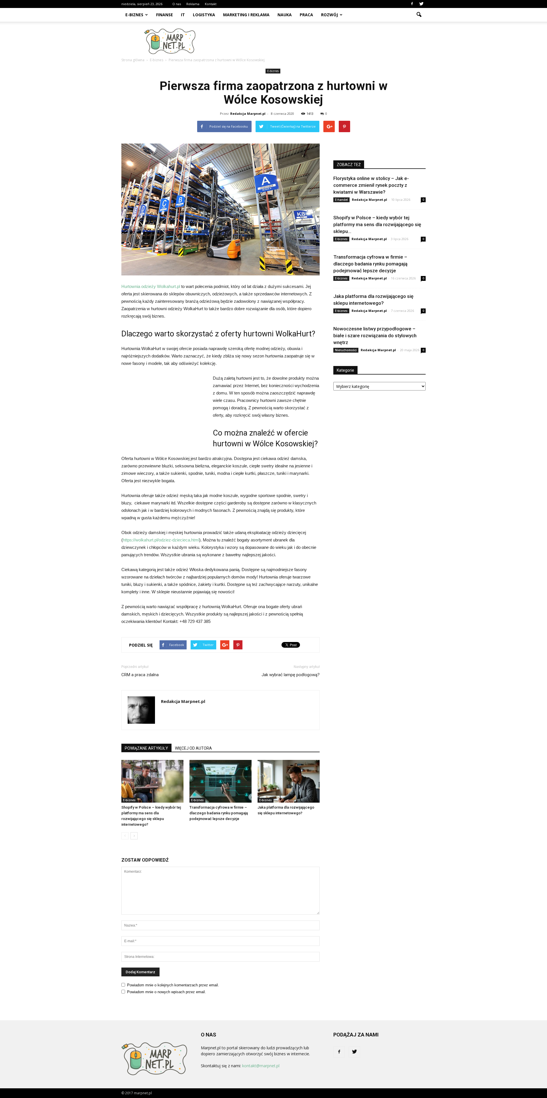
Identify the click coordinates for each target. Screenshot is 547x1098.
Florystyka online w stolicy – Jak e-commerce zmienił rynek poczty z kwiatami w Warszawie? (371, 185)
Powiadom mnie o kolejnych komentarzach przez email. (173, 985)
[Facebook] (412, 4)
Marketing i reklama (246, 14)
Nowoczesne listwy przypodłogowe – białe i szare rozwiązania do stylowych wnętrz (375, 335)
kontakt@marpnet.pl (260, 1065)
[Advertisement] (322, 41)
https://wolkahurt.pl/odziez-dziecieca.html (161, 539)
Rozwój (329, 14)
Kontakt (211, 4)
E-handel (341, 200)
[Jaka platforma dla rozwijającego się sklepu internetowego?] (289, 781)
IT (183, 14)
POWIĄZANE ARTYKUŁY (146, 748)
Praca (306, 14)
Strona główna (132, 60)
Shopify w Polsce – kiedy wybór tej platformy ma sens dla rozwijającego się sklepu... (377, 224)
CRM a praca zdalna (140, 674)
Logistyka (204, 14)
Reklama (192, 4)
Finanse (164, 14)
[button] (419, 15)
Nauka (284, 14)
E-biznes (134, 14)
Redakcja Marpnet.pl (248, 113)
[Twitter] (421, 4)
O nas (176, 4)
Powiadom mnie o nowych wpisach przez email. (166, 992)
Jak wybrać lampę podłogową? (291, 674)
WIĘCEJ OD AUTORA (193, 748)
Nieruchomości (346, 350)
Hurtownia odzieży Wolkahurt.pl (150, 286)
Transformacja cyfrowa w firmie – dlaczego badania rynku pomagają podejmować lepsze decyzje (218, 813)
